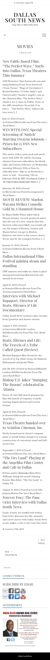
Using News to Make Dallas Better (25, 25)
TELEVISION (11, 553)
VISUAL (41, 541)
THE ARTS (19, 529)
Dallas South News (25, 17)
